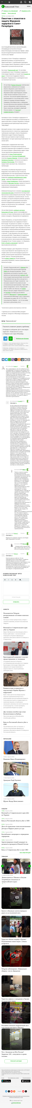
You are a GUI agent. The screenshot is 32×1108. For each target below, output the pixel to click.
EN (5, 1)
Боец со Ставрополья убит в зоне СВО (15, 850)
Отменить (16, 602)
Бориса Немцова (12, 158)
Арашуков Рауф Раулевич (12, 780)
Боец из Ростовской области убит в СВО (15, 723)
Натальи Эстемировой (18, 156)
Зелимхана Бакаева (7, 160)
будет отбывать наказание (9, 243)
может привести (10, 258)
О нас (3, 1078)
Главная (4, 13)
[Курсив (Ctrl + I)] (8, 579)
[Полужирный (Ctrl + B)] (5, 579)
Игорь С (20, 401)
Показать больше (16, 1061)
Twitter (24, 288)
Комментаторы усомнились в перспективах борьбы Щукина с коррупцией (14, 690)
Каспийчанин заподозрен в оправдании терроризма (15, 835)
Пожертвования (27, 1078)
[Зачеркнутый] (15, 579)
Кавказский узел (13, 70)
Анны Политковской (16, 154)
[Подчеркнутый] (12, 579)
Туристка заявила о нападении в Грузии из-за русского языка (15, 1000)
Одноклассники (22, 294)
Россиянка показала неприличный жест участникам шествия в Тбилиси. (15, 1026)
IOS (27, 275)
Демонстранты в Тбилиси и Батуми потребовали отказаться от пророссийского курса (14, 879)
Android (22, 275)
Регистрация (16, 597)
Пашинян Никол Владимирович (14, 759)
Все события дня (25, 852)
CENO (5, 271)
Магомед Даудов (14, 183)
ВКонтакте (13, 294)
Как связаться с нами (13, 1078)
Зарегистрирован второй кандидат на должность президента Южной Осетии (15, 843)
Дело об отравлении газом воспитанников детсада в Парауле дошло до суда (16, 827)
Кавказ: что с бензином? (10, 11)
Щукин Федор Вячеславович (13, 801)
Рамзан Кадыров (16, 85)
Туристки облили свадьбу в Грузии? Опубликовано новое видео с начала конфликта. (14, 941)
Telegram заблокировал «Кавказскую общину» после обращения (14, 970)
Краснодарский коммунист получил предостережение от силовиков (15, 658)
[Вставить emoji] (20, 579)
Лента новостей (12, 13)
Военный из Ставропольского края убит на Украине (15, 628)
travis (15, 366)
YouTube (7, 292)
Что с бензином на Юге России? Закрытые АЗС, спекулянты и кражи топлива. (14, 1054)
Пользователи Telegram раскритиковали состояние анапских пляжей (16, 615)
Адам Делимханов (12, 181)
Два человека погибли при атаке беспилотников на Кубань (14, 713)
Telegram (23, 267)
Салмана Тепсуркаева (8, 162)
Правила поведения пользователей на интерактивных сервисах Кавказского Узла (16, 1097)
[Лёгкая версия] (9, 2)
